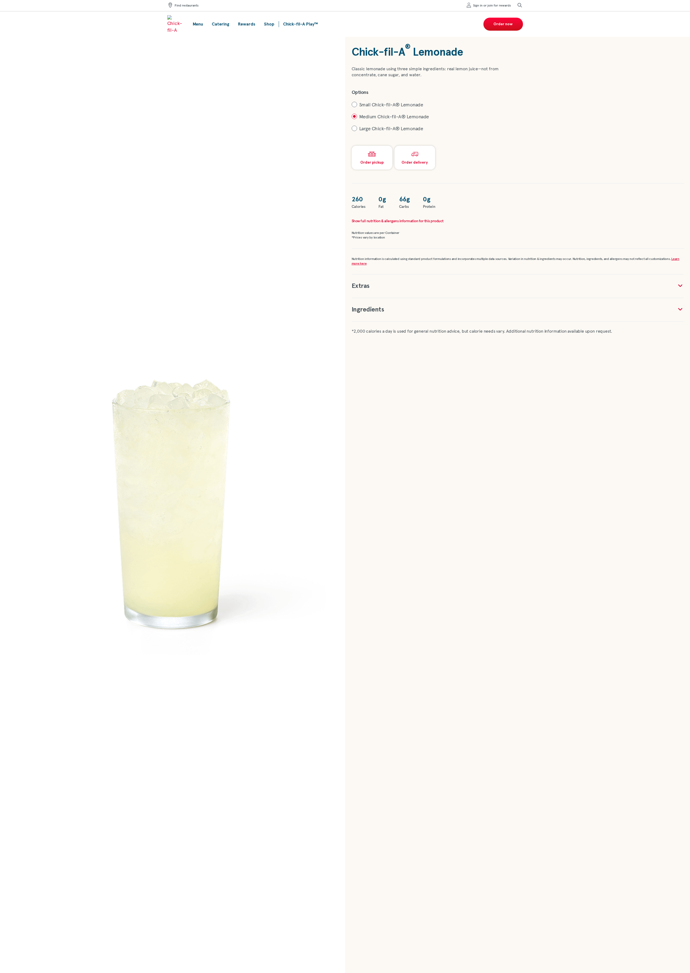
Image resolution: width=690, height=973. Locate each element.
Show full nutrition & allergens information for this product (398, 221)
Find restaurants (186, 5)
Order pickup (372, 162)
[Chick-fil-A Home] (175, 24)
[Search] (519, 5)
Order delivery (415, 162)
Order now (503, 24)
